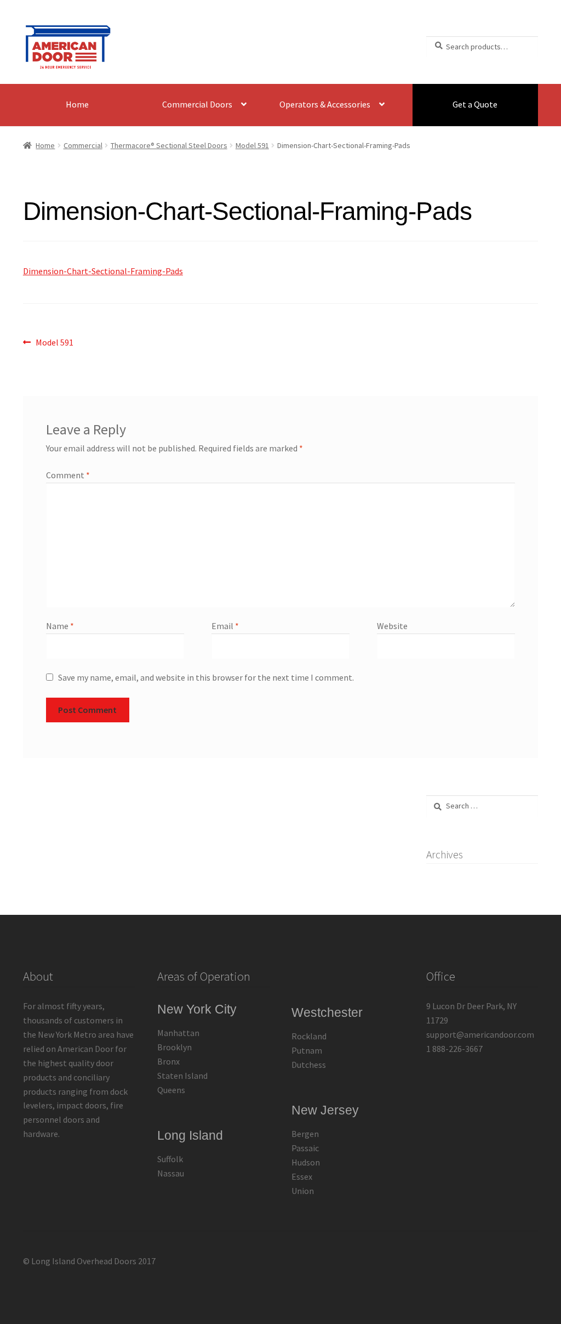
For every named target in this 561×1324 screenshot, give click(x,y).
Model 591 (252, 145)
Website (392, 625)
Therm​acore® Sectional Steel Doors (169, 145)
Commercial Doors (197, 104)
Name (60, 625)
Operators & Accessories (324, 104)
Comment (68, 474)
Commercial (83, 145)
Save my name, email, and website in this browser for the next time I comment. (206, 677)
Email (225, 625)
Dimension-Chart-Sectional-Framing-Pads (103, 270)
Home (77, 104)
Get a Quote (475, 104)
